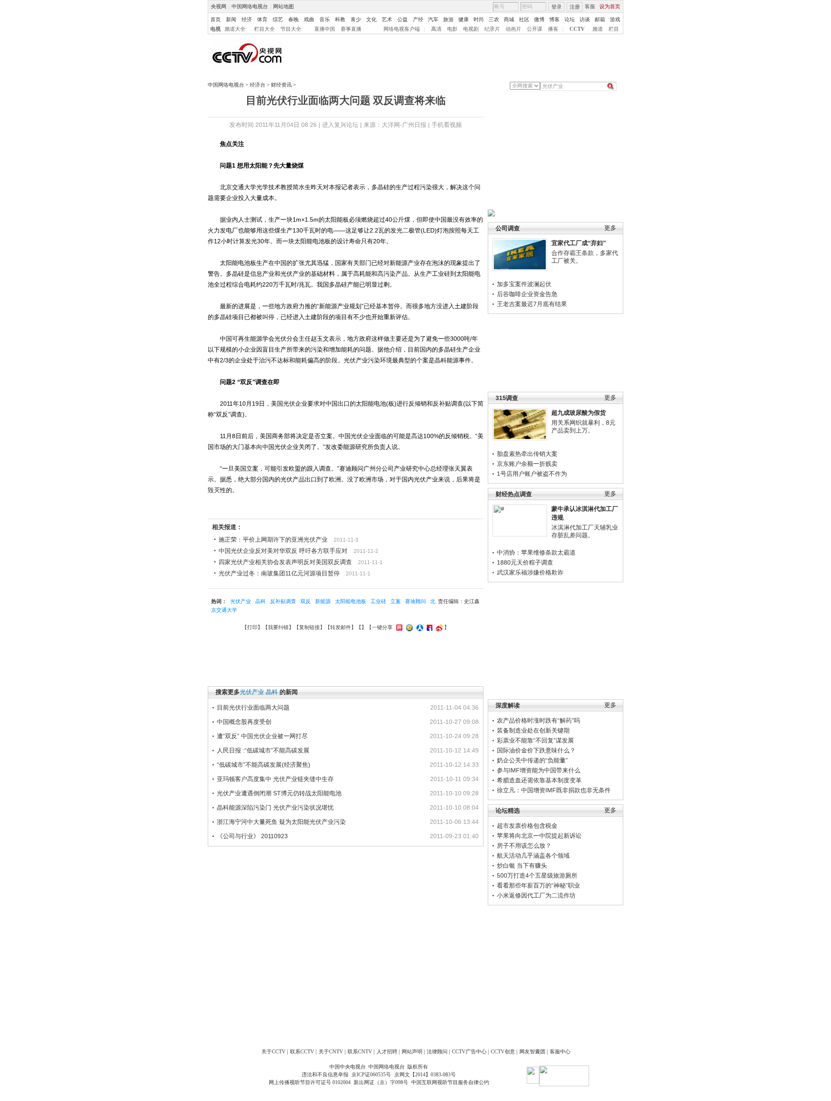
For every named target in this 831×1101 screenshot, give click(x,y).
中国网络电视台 (250, 6)
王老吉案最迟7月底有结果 (532, 303)
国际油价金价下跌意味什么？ (536, 750)
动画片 (513, 29)
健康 (463, 19)
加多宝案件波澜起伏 (524, 284)
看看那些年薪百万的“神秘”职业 (538, 885)
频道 (598, 29)
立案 (395, 601)
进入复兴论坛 (340, 124)
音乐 (324, 19)
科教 (340, 19)
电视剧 (471, 29)
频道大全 (235, 29)
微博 (539, 19)
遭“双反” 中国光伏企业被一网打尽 (262, 736)
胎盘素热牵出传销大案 (527, 453)
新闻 (231, 19)
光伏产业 (240, 601)
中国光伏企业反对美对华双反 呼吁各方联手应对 (283, 550)
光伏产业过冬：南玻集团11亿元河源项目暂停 (279, 573)
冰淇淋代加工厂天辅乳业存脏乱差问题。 (584, 531)
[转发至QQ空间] (408, 627)
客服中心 (560, 1052)
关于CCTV (273, 1052)
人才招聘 (387, 1052)
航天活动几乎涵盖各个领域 (533, 855)
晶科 (260, 601)
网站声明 (412, 1052)
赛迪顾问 (415, 601)
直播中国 (324, 29)
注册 (575, 7)
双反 (305, 601)
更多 (610, 228)
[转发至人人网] (418, 627)
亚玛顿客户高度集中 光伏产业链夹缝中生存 (275, 778)
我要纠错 (278, 627)
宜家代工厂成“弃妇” (578, 242)
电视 (215, 29)
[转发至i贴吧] (428, 627)
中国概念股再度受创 (244, 721)
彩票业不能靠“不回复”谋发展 (535, 740)
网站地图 (283, 6)
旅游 (448, 19)
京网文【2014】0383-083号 (425, 1075)
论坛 (569, 19)
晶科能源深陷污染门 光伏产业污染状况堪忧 (275, 807)
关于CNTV (331, 1052)
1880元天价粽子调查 (525, 562)
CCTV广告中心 (469, 1052)
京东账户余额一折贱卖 (527, 463)
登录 (556, 7)
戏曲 (309, 19)
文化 (371, 19)
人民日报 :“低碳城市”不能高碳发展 (263, 750)
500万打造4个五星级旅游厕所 (537, 875)
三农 (494, 19)
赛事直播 (351, 29)
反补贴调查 (283, 601)
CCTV (577, 29)
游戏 (615, 19)
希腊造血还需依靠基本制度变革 (539, 780)
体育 (262, 19)
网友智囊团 (532, 1052)
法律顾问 (437, 1052)
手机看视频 (447, 124)
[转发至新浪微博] (438, 627)
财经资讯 (281, 85)
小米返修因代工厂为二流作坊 (536, 895)
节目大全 (290, 29)
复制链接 (309, 627)
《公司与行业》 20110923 (252, 836)
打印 (252, 627)
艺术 (387, 19)
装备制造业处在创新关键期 (533, 730)
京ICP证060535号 (371, 1075)
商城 (509, 19)
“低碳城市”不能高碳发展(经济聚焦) (263, 764)
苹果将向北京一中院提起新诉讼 (539, 835)
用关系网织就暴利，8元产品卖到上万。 (583, 426)
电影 (452, 29)
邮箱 (600, 19)
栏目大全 (264, 29)
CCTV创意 (503, 1052)
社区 (524, 19)
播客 (553, 29)
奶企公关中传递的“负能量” (532, 760)
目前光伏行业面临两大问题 (253, 707)
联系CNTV (360, 1052)
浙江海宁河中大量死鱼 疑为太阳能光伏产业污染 (281, 821)
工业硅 (378, 601)
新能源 (323, 601)
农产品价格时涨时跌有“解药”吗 (538, 720)
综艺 (278, 19)
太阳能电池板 (350, 601)
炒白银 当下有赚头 (522, 865)
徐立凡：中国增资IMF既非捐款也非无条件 (554, 790)
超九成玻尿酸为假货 (578, 412)
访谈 (585, 19)
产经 (418, 19)
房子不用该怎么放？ (524, 845)
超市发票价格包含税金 (527, 825)
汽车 (433, 19)
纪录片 (492, 29)
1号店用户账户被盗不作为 (532, 473)
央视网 (218, 6)
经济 (247, 19)
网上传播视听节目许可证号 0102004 (310, 1082)
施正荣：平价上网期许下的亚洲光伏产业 (273, 539)
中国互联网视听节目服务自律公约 (450, 1082)
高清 (436, 29)
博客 (554, 19)
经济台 (257, 85)
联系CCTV (302, 1052)
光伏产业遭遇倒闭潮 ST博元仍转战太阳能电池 (279, 793)
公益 (402, 19)
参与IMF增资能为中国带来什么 (538, 770)
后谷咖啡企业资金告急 (527, 294)
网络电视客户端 (401, 29)
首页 (215, 19)
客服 (590, 6)
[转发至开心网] (398, 627)
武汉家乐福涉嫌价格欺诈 (530, 572)
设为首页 (609, 6)
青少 (356, 19)
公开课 (534, 29)
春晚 (293, 19)
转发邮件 (340, 627)
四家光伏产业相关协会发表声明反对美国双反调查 (285, 562)
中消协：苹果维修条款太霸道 (536, 552)
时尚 (478, 19)
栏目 (614, 29)
